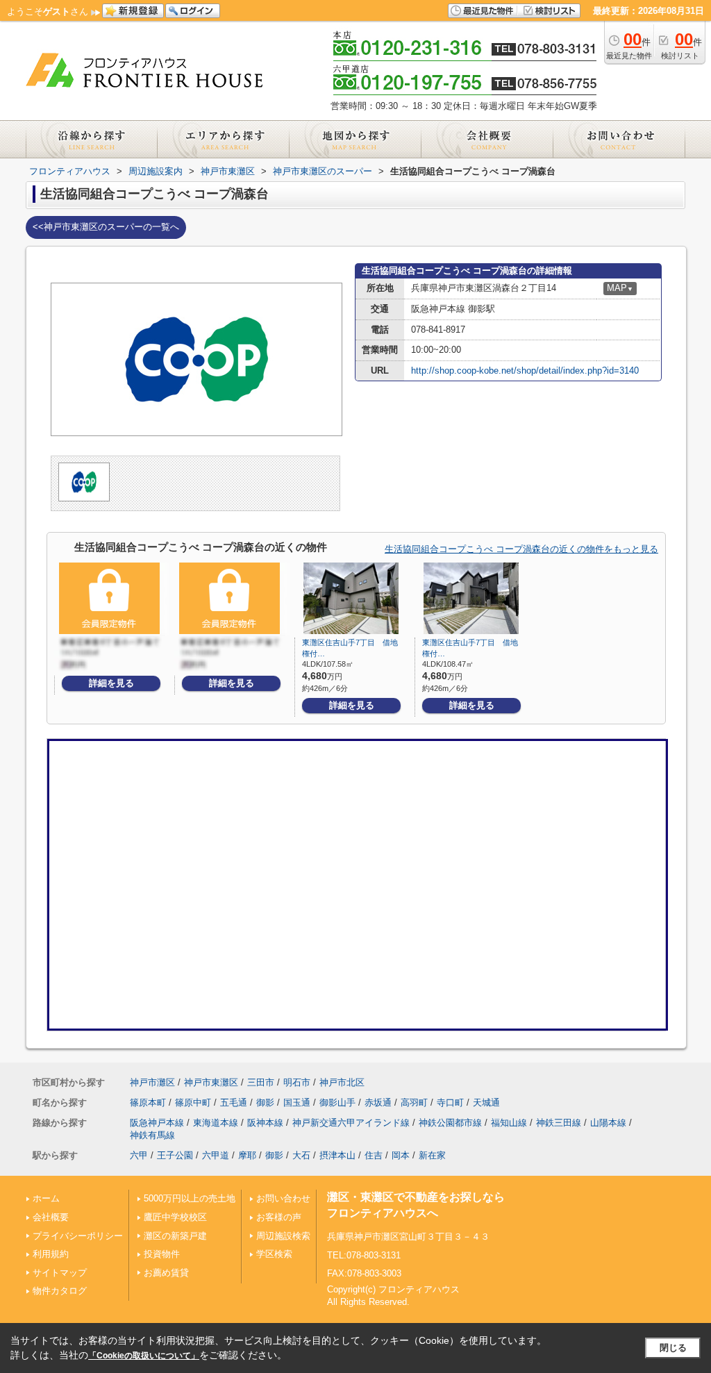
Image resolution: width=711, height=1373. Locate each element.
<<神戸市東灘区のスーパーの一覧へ (106, 227)
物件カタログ (60, 1290)
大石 (301, 1155)
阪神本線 (265, 1122)
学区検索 (274, 1254)
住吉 (374, 1155)
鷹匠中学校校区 (175, 1217)
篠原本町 (148, 1102)
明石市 (296, 1082)
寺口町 (450, 1102)
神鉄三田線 (558, 1122)
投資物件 (162, 1254)
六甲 (139, 1155)
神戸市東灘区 (211, 1082)
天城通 (486, 1102)
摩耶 (247, 1155)
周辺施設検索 (283, 1236)
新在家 (432, 1155)
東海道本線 (215, 1122)
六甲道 (215, 1155)
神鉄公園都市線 (450, 1122)
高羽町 (414, 1102)
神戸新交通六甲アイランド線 (351, 1122)
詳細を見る (111, 683)
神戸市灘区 (152, 1082)
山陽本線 (608, 1122)
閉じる (673, 1347)
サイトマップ (60, 1272)
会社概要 (51, 1217)
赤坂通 (378, 1102)
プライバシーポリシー (78, 1236)
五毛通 (233, 1102)
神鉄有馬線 (152, 1135)
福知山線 (509, 1122)
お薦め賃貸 (166, 1272)
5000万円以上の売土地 (189, 1198)
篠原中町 (193, 1102)
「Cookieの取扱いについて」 (143, 1355)
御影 (265, 1102)
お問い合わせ (283, 1198)
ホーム (46, 1198)
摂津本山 (337, 1155)
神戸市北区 (342, 1082)
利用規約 (51, 1254)
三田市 (260, 1082)
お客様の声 (278, 1217)
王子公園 (175, 1155)
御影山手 (337, 1102)
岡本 (401, 1155)
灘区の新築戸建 (175, 1236)
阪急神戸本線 (157, 1122)
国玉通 (296, 1102)
